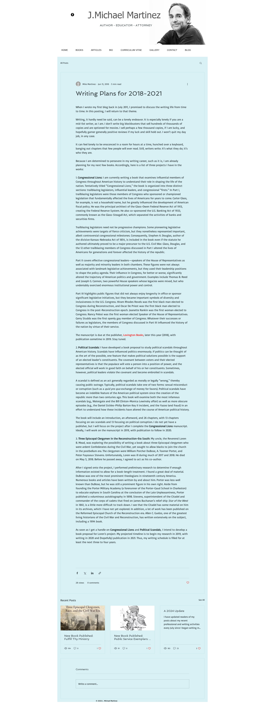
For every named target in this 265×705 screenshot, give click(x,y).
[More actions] (187, 84)
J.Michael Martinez (124, 15)
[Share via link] (99, 573)
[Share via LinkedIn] (92, 573)
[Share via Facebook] (77, 573)
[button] (200, 63)
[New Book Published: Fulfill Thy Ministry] (83, 618)
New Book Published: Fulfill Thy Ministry (78, 637)
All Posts (64, 63)
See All (202, 599)
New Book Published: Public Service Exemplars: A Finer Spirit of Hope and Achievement (132, 637)
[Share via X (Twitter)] (84, 573)
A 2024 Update (174, 610)
